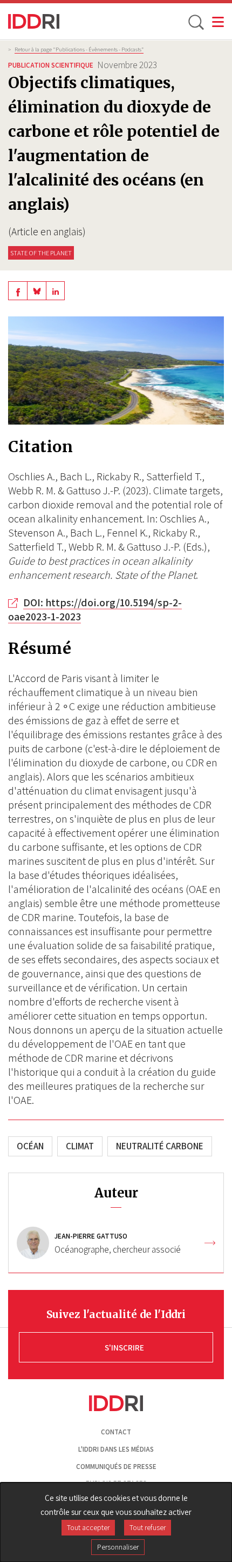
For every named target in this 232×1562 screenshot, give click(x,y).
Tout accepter (88, 1527)
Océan (30, 1146)
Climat (80, 1146)
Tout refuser (147, 1527)
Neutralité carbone (159, 1146)
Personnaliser (118, 1547)
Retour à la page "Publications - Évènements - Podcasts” (79, 49)
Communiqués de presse (116, 1466)
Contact (116, 1432)
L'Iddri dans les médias (116, 1449)
